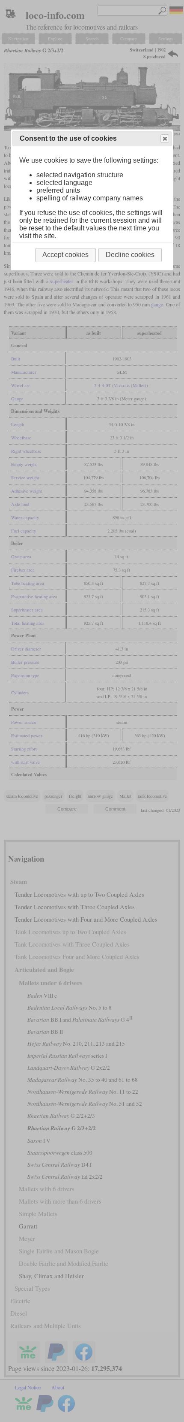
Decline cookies (130, 254)
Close (164, 138)
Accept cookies (65, 254)
